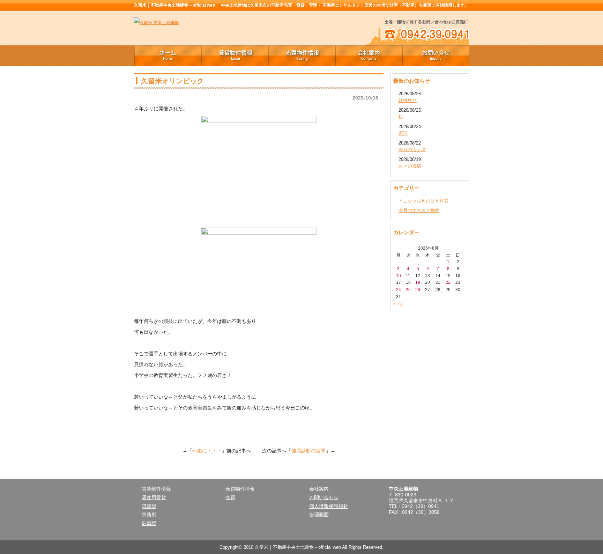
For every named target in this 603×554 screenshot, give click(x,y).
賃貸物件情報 (234, 55)
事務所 (149, 514)
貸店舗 (149, 506)
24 (398, 289)
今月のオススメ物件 (419, 210)
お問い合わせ (323, 497)
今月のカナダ (412, 149)
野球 (403, 133)
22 (448, 282)
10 (398, 275)
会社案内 (368, 55)
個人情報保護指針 (328, 506)
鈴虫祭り (408, 100)
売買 (230, 497)
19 (417, 282)
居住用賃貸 (154, 497)
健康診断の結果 (308, 450)
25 (408, 289)
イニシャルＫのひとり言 (423, 201)
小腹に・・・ (207, 450)
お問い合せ (435, 55)
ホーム (167, 55)
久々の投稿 (410, 166)
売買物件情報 (301, 55)
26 (417, 289)
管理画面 (319, 514)
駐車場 (149, 523)
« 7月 (398, 303)
